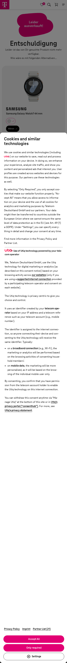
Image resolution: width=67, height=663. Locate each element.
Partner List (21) (42, 629)
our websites (39, 275)
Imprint (26, 629)
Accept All (34, 639)
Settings (36, 656)
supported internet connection (34, 279)
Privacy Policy (12, 629)
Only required (33, 647)
